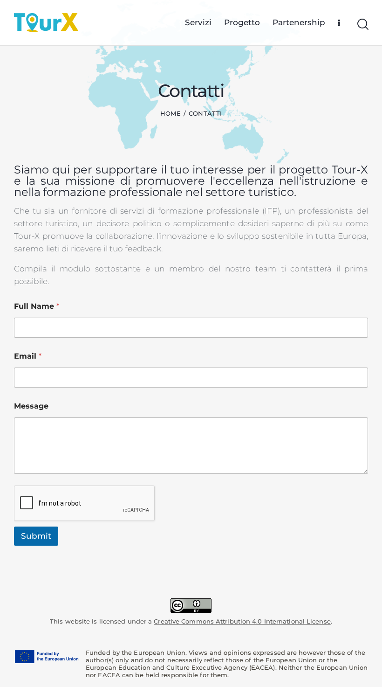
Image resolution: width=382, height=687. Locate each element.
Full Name (36, 306)
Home (170, 113)
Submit (36, 536)
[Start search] (362, 24)
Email (27, 356)
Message (31, 406)
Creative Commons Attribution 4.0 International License (242, 621)
